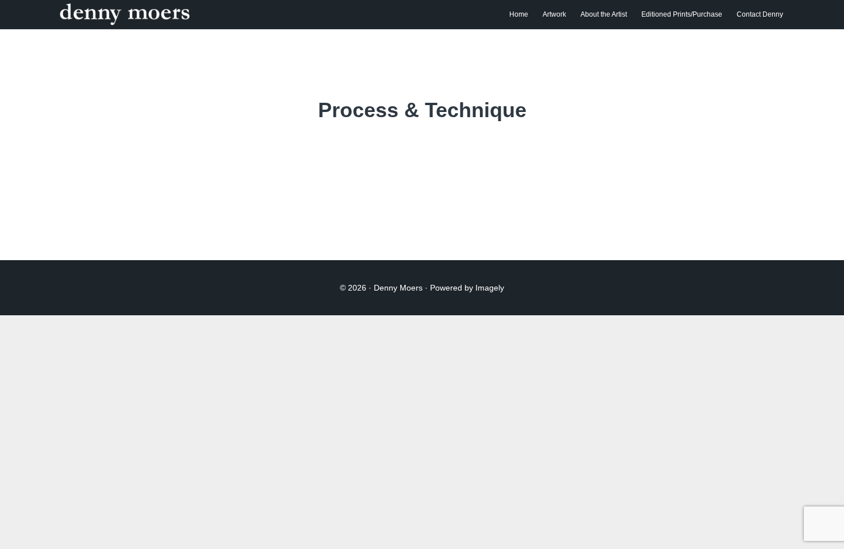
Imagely (489, 287)
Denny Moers (170, 14)
